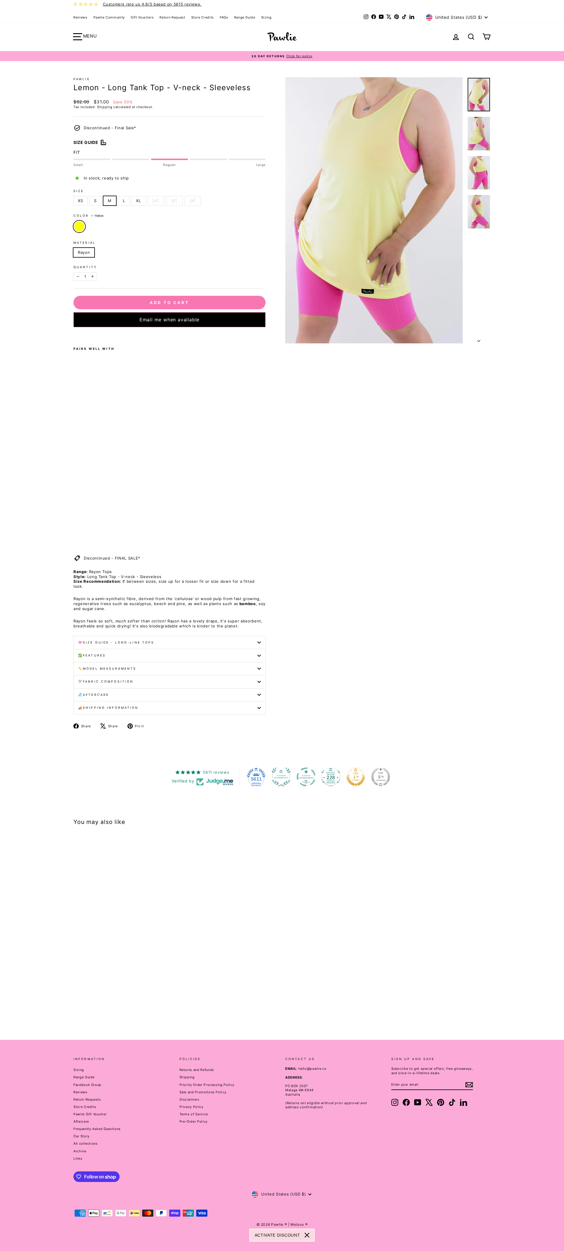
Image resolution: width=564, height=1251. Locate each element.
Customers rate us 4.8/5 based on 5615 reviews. (152, 4)
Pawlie (81, 79)
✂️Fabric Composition (105, 682)
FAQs (224, 17)
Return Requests (87, 1099)
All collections (85, 1143)
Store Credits (202, 17)
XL (138, 200)
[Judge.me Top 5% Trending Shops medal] (380, 777)
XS (80, 200)
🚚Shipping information (108, 708)
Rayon (84, 252)
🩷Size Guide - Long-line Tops (116, 642)
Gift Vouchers (142, 17)
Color (88, 216)
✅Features (92, 655)
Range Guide (244, 17)
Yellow (79, 226)
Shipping (104, 107)
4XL (193, 200)
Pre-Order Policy (193, 1121)
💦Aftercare (93, 695)
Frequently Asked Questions (97, 1129)
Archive (79, 1151)
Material (84, 243)
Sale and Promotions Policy (202, 1092)
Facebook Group (87, 1085)
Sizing (266, 17)
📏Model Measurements (107, 669)
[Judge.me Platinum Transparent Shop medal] (306, 777)
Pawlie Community (109, 17)
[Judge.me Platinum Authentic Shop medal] (281, 777)
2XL (156, 200)
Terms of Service (193, 1114)
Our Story (81, 1136)
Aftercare (81, 1121)
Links (77, 1158)
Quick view (123, 983)
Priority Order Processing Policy (206, 1085)
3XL (174, 200)
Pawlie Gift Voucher (90, 1114)
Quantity (85, 267)
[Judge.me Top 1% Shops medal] (355, 777)
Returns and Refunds (196, 1070)
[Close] (307, 1235)
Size (78, 191)
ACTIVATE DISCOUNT (277, 1235)
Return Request (172, 17)
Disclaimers (189, 1099)
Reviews (80, 17)
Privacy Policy (191, 1107)
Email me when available (169, 320)
